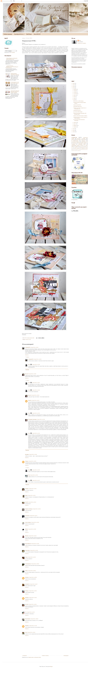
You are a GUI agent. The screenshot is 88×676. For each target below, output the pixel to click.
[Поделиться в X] (41, 338)
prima (80, 146)
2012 (74, 128)
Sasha (26, 557)
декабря (75, 89)
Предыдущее (66, 655)
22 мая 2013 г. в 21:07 (36, 480)
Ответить (27, 354)
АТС (72, 147)
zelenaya (26, 590)
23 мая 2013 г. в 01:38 (41, 419)
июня (75, 98)
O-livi (26, 632)
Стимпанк (73, 144)
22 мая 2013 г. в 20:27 (33, 515)
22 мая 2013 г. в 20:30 (35, 522)
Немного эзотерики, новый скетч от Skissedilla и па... (79, 108)
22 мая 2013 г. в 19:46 (33, 454)
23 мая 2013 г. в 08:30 (33, 577)
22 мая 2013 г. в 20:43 (36, 413)
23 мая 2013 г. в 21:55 (31, 612)
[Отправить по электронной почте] (38, 338)
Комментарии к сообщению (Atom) (34, 657)
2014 (74, 86)
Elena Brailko (27, 618)
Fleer (29, 364)
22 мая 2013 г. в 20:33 (35, 395)
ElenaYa (29, 400)
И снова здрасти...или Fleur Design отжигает (15, 83)
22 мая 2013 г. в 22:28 (35, 543)
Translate (13, 52)
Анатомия (75, 143)
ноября (75, 90)
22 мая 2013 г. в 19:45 (37, 359)
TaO (29, 475)
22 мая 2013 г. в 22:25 (32, 535)
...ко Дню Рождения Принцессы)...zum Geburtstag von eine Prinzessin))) (11, 66)
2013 (74, 87)
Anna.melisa (27, 550)
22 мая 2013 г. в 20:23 (36, 390)
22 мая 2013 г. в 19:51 (32, 488)
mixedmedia (84, 146)
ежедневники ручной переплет (78, 145)
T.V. (25, 612)
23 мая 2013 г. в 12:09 (36, 364)
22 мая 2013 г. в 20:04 (32, 502)
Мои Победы (29, 34)
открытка (75, 147)
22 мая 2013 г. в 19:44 (34, 347)
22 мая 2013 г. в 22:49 (32, 557)
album (73, 149)
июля (75, 96)
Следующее (24, 655)
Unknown (27, 577)
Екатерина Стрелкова (32, 419)
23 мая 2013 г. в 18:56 (32, 604)
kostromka (27, 515)
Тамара (26, 461)
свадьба (76, 146)
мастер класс (85, 149)
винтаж (73, 139)
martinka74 (27, 584)
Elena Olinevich (28, 543)
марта (75, 123)
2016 (74, 83)
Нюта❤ (26, 502)
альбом (84, 139)
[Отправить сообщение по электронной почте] (36, 337)
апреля (75, 122)
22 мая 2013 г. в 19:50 (32, 461)
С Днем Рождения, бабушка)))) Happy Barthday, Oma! (11, 59)
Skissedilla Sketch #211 (77, 106)
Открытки (27, 339)
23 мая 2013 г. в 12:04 (36, 433)
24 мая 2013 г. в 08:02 (34, 618)
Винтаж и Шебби (81, 138)
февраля (75, 125)
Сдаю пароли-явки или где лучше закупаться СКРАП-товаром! (15, 91)
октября (75, 92)
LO (80, 139)
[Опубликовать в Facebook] (42, 338)
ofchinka (26, 488)
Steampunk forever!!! (77, 110)
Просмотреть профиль (82, 43)
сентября (75, 93)
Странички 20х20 (82, 144)
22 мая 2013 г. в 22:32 (34, 550)
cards (30, 339)
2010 (74, 131)
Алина (26, 570)
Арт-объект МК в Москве (77, 111)
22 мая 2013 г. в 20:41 (35, 400)
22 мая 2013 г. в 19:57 (36, 382)
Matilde (26, 529)
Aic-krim (26, 604)
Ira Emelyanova (28, 563)
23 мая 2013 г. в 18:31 (33, 597)
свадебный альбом (84, 148)
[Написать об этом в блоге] (40, 338)
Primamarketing (81, 147)
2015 (74, 84)
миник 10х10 (74, 150)
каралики (80, 149)
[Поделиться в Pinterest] (43, 338)
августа (75, 95)
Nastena (26, 535)
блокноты (83, 140)
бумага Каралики (77, 148)
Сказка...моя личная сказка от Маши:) (80, 115)
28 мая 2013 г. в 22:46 (31, 632)
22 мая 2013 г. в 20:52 (34, 475)
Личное (77, 139)
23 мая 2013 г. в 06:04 (35, 563)
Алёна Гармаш (28, 522)
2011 (74, 130)
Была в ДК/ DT (37, 34)
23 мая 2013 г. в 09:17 (33, 584)
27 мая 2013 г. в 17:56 (33, 625)
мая (74, 99)
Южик (26, 495)
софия (78, 150)
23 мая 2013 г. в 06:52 (32, 570)
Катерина (27, 454)
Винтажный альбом (82, 143)
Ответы (27, 357)
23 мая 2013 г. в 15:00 (33, 590)
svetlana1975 (27, 347)
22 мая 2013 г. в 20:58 (32, 529)
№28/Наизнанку (75, 140)
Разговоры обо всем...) (19, 34)
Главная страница (8, 34)
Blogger (51, 666)
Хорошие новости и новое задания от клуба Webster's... (80, 118)
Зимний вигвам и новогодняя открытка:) (15, 74)
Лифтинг (77, 149)
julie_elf (26, 373)
